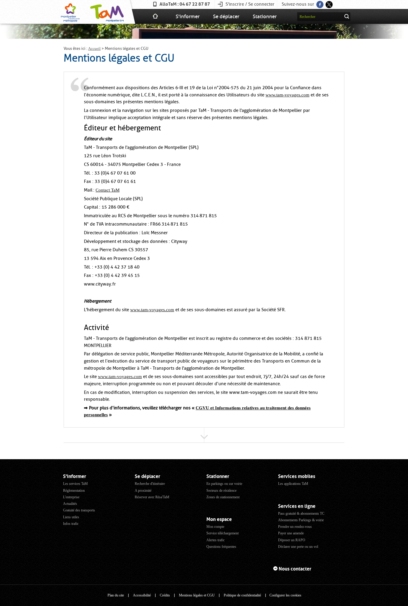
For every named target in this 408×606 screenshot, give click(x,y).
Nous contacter (295, 569)
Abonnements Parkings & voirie (301, 520)
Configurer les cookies (285, 595)
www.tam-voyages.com (287, 94)
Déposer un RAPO (291, 540)
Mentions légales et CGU (197, 595)
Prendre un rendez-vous (295, 527)
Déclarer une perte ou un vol (298, 547)
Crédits (165, 595)
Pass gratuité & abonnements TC (301, 513)
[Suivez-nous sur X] (329, 2)
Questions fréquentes (221, 547)
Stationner (265, 16)
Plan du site (116, 595)
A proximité (143, 490)
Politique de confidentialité (242, 595)
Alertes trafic (215, 540)
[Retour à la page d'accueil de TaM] (106, 12)
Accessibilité (142, 595)
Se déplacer (226, 16)
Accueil (94, 48)
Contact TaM (107, 190)
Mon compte (215, 527)
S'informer (188, 16)
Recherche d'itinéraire (150, 484)
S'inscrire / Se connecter (250, 4)
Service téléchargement (222, 533)
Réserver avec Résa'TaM (152, 497)
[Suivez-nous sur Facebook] (319, 2)
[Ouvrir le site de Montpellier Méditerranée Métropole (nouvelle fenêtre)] (70, 12)
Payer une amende (291, 533)
